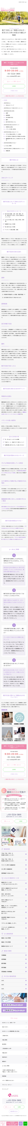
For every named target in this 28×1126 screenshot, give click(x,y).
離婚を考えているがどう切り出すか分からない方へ (9, 883)
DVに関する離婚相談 (6, 869)
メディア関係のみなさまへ (8, 1080)
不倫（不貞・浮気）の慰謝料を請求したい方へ (7, 854)
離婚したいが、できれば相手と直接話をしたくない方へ (9, 906)
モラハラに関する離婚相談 (8, 865)
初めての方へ (5, 1027)
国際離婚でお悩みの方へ (7, 873)
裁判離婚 (3, 967)
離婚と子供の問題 (6, 942)
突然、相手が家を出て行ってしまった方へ (7, 895)
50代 (2, 989)
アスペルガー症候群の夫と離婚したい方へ (8, 928)
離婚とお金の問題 (6, 938)
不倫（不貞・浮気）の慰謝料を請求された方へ (7, 860)
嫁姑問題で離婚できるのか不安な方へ (8, 918)
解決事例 (4, 1044)
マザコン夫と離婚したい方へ (8, 923)
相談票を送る (14, 1111)
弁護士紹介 (4, 1053)
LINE (20, 821)
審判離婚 (3, 963)
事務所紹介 (4, 1057)
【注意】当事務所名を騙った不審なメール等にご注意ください (9, 1070)
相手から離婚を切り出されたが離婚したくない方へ (9, 889)
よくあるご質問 (5, 1065)
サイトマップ (5, 1089)
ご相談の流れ (5, 1035)
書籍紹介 (4, 1061)
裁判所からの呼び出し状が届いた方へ (8, 912)
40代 (2, 984)
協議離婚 (3, 955)
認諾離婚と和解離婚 (6, 971)
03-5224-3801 (14, 74)
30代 (2, 980)
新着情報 (4, 1076)
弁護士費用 (4, 1040)
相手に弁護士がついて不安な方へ (7, 900)
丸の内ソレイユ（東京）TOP (8, 1022)
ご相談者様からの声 (6, 1048)
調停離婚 (3, 959)
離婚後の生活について (7, 946)
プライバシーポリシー (7, 1084)
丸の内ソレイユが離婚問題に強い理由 (10, 1031)
